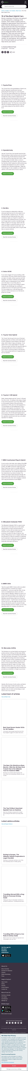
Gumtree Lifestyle (5, 995)
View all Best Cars (5, 696)
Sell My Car (4, 1000)
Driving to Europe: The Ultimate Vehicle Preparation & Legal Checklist (14, 856)
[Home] (4, 2)
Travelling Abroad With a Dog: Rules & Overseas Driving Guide (13, 896)
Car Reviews (4, 998)
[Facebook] (7, 1023)
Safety (3, 983)
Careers (3, 972)
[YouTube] (18, 1023)
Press (2, 976)
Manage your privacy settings (14, 1069)
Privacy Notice (5, 987)
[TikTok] (12, 1023)
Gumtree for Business (6, 970)
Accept (14, 1065)
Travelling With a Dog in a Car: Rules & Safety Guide (13, 935)
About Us (4, 966)
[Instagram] (10, 1023)
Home (2, 10)
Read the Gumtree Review (9, 115)
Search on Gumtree (7, 112)
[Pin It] (21, 1023)
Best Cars (18, 10)
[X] (15, 1023)
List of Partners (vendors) (7, 1062)
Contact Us (4, 989)
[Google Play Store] (6, 958)
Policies (3, 985)
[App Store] (6, 956)
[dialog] (14, 1052)
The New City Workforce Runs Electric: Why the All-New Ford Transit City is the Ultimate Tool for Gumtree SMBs (14, 768)
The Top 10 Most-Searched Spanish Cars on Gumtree (12, 809)
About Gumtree (5, 968)
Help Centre (4, 982)
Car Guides (12, 10)
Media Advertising (5, 974)
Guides (7, 10)
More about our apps (6, 1013)
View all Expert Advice (6, 824)
